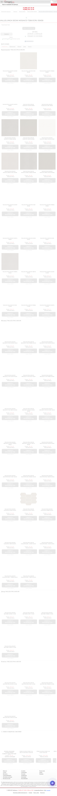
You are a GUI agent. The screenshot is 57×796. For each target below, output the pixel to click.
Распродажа (42, 770)
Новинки (41, 773)
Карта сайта (36, 792)
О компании (24, 772)
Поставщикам (24, 778)
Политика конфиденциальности (20, 792)
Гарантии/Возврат (7, 775)
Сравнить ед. (52, 0)
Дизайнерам (24, 775)
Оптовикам (23, 776)
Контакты (5, 773)
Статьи (4, 772)
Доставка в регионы (7, 776)
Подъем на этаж (6, 778)
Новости (5, 770)
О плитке (23, 770)
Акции (40, 772)
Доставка (23, 773)
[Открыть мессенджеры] (52, 783)
